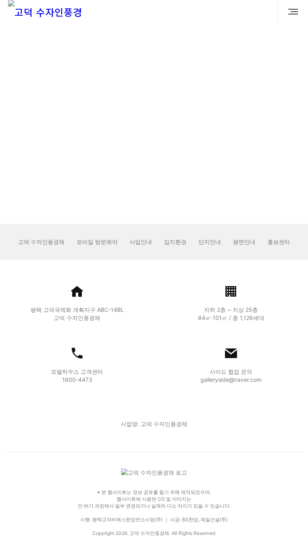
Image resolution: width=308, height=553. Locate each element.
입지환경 (175, 241)
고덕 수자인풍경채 (41, 241)
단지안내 (210, 241)
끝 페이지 (173, 183)
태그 (291, 169)
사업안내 (141, 241)
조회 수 (288, 134)
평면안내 (244, 241)
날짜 (259, 134)
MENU (290, 12)
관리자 (229, 150)
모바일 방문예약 (97, 241)
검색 (94, 169)
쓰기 (263, 169)
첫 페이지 (135, 183)
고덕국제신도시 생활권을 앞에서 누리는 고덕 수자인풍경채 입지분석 (105, 150)
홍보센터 (278, 241)
